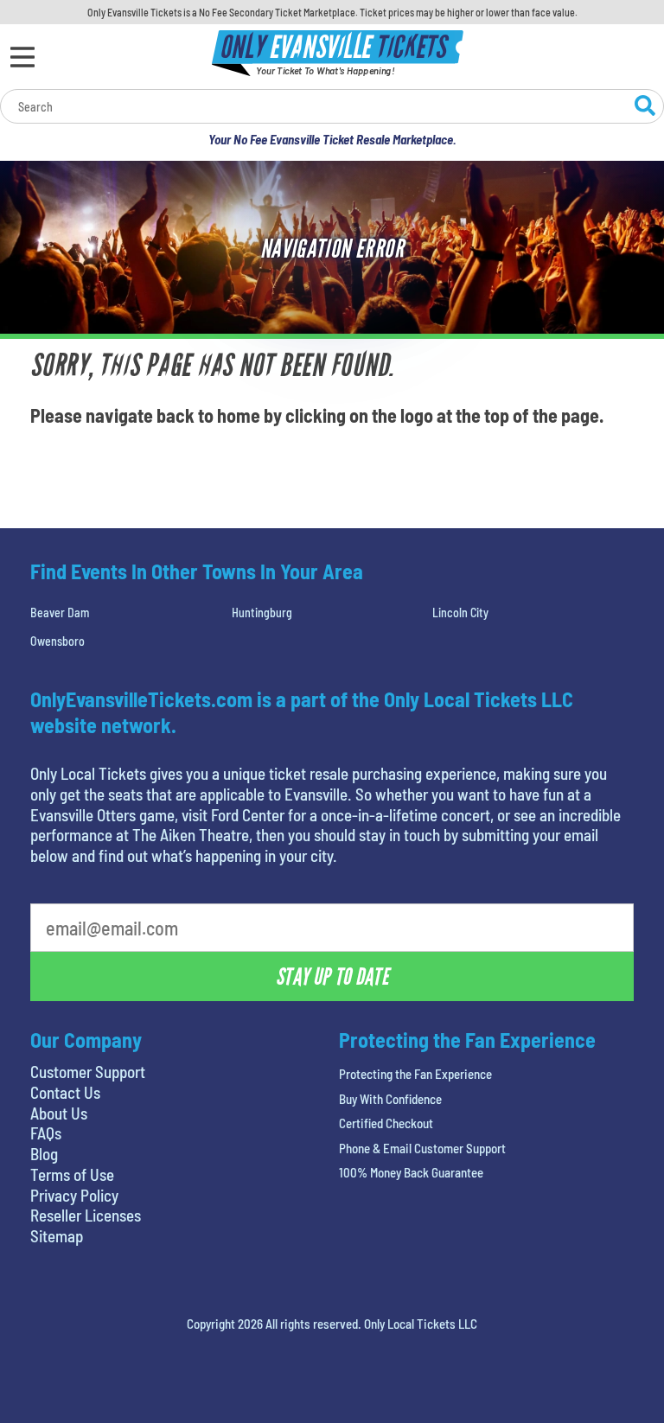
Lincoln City (460, 612)
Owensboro (57, 641)
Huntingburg (262, 612)
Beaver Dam (59, 612)
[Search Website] (645, 108)
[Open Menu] (22, 57)
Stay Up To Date (332, 977)
